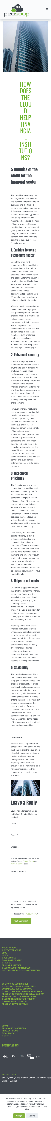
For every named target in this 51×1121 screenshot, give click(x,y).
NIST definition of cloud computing (21, 970)
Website (15, 847)
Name (14, 823)
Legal (5, 1026)
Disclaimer (8, 1033)
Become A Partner (11, 965)
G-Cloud (6, 963)
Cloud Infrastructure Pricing (18, 999)
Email (14, 835)
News (5, 955)
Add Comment (18, 871)
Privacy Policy (28, 861)
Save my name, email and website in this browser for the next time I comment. (24, 904)
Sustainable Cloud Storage (17, 989)
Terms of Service (17, 864)
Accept (19, 1116)
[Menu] (47, 9)
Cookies (6, 1036)
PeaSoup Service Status (15, 1004)
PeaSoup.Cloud (9, 1074)
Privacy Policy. (31, 914)
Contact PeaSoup (11, 950)
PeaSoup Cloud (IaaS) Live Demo (19, 996)
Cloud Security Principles (16, 968)
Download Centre (12, 960)
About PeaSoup (10, 947)
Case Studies (9, 958)
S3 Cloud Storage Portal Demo (18, 986)
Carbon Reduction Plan (14, 1001)
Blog (4, 953)
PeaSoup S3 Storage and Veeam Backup (23, 994)
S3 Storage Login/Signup (15, 984)
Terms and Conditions (14, 1028)
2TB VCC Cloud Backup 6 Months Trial (22, 991)
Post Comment (21, 921)
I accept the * (26, 914)
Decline (32, 1116)
